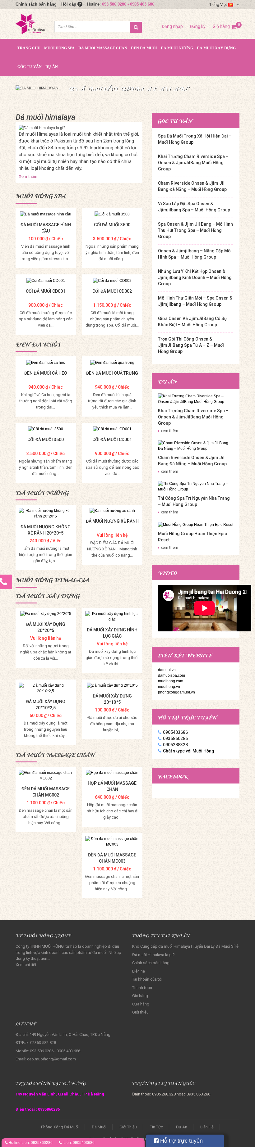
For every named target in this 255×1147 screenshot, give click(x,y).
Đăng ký (198, 26)
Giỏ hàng (224, 26)
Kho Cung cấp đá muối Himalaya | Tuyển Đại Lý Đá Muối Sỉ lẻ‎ (185, 946)
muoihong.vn (169, 686)
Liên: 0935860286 (37, 1142)
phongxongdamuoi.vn (176, 692)
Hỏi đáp (69, 4)
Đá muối (99, 1127)
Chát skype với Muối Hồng (188, 750)
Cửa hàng (140, 1004)
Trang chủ (28, 48)
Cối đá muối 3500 (112, 224)
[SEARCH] (136, 27)
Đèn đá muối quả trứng (112, 373)
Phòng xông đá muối (60, 1127)
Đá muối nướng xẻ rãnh (112, 521)
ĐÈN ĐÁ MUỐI (144, 48)
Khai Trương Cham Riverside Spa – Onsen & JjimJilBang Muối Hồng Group (193, 162)
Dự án (51, 67)
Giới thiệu (140, 1012)
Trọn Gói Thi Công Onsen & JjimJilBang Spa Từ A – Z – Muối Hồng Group (191, 345)
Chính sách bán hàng (36, 4)
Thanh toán (142, 987)
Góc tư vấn (29, 67)
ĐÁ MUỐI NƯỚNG (177, 48)
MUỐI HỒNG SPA (59, 48)
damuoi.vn (167, 670)
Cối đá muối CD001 (45, 291)
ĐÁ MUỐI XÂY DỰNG (216, 48)
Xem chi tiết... (27, 964)
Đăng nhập (172, 26)
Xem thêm (28, 176)
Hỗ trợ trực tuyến (181, 1141)
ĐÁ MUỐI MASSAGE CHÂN (102, 48)
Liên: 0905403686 (79, 1142)
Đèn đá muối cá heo (45, 373)
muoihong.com (170, 681)
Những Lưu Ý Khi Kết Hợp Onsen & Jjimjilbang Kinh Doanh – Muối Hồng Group (195, 277)
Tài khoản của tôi (147, 979)
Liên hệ (138, 971)
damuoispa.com (171, 675)
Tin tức (156, 1127)
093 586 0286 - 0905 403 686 (128, 4)
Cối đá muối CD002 (112, 291)
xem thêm (169, 430)
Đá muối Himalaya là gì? (153, 954)
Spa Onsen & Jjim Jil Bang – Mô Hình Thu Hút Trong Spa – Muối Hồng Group (195, 230)
